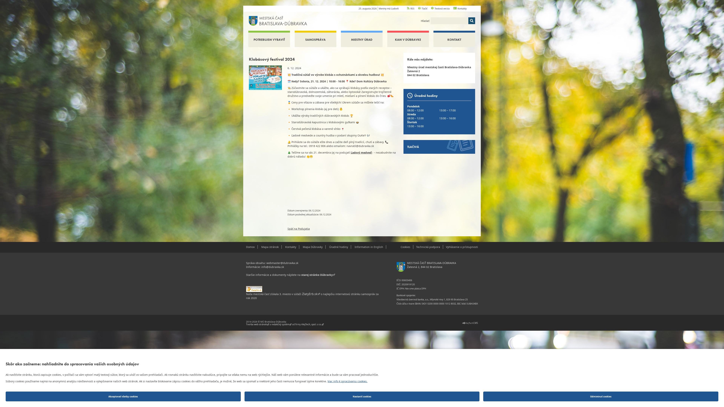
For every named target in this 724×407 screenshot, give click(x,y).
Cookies (405, 247)
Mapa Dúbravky (313, 247)
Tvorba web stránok (256, 324)
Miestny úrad (361, 40)
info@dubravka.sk (272, 267)
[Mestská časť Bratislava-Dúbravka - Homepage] (278, 20)
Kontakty (462, 8)
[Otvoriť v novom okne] (470, 323)
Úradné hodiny (338, 247)
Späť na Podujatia (299, 228)
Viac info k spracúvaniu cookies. (347, 381)
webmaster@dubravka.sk (282, 263)
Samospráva (315, 40)
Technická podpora (428, 247)
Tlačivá (413, 147)
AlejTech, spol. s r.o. (311, 324)
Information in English (369, 247)
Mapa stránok (270, 247)
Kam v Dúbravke (408, 40)
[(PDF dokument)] (254, 288)
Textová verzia (442, 8)
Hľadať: (426, 21)
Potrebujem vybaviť (269, 40)
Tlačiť (424, 8)
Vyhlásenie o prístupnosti (462, 247)
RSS (412, 8)
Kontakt (454, 40)
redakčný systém (280, 324)
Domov (250, 247)
